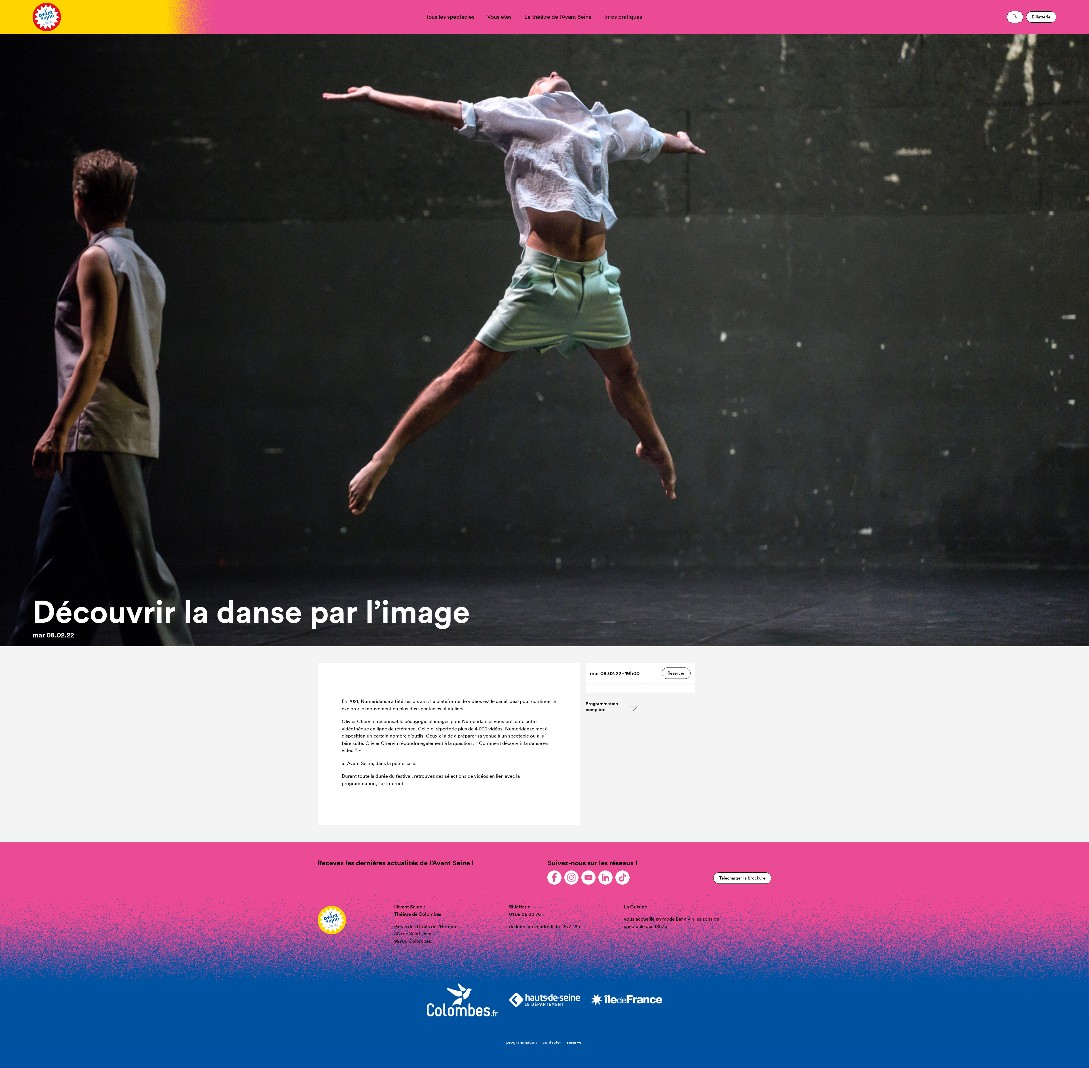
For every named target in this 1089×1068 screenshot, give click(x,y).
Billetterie (1041, 17)
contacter (552, 1042)
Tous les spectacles (450, 16)
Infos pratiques (623, 16)
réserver (575, 1042)
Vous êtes (499, 16)
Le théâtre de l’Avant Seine (558, 16)
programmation (521, 1042)
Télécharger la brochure (742, 878)
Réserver (676, 673)
